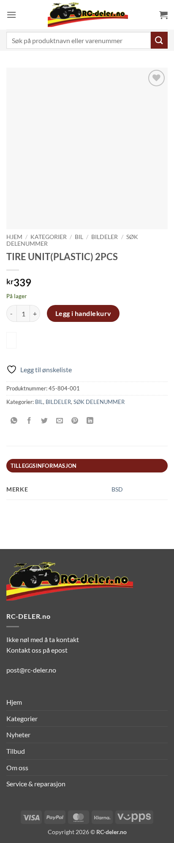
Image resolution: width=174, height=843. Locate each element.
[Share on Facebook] (29, 421)
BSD (117, 489)
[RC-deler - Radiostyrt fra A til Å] (88, 15)
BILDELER (104, 236)
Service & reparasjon (35, 784)
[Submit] (159, 40)
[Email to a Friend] (60, 421)
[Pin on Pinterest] (75, 421)
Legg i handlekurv (83, 313)
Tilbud (15, 751)
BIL (79, 236)
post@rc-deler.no (31, 670)
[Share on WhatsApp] (14, 421)
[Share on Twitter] (45, 421)
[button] (11, 14)
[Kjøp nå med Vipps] (11, 340)
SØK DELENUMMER (99, 401)
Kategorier (48, 236)
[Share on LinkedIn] (90, 421)
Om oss (17, 767)
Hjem (14, 236)
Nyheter (18, 734)
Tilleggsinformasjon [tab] (44, 465)
